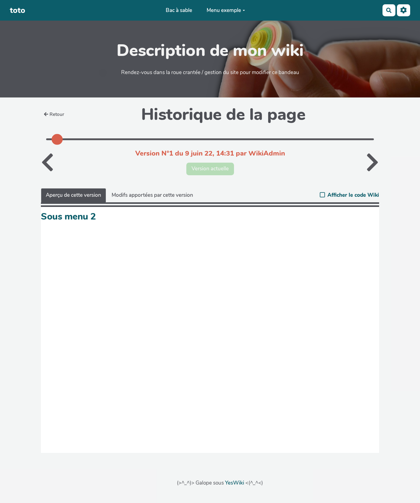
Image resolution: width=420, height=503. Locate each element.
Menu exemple (224, 10)
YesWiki (234, 482)
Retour (57, 114)
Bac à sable (179, 10)
